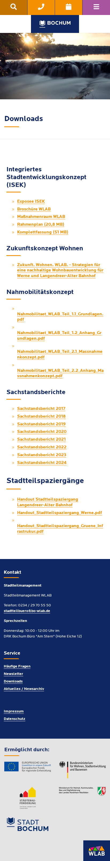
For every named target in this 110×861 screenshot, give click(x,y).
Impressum (14, 711)
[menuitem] (14, 7)
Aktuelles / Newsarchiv (24, 689)
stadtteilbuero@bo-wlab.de (27, 611)
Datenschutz (14, 719)
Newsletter (13, 674)
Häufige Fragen (17, 666)
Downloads (13, 681)
